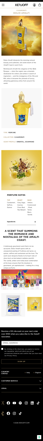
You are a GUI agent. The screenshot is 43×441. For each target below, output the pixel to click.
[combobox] (23, 372)
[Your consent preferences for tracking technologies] (39, 437)
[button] (3, 5)
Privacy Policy (12, 355)
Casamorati (21, 10)
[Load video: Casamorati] (21, 279)
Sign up (21, 361)
